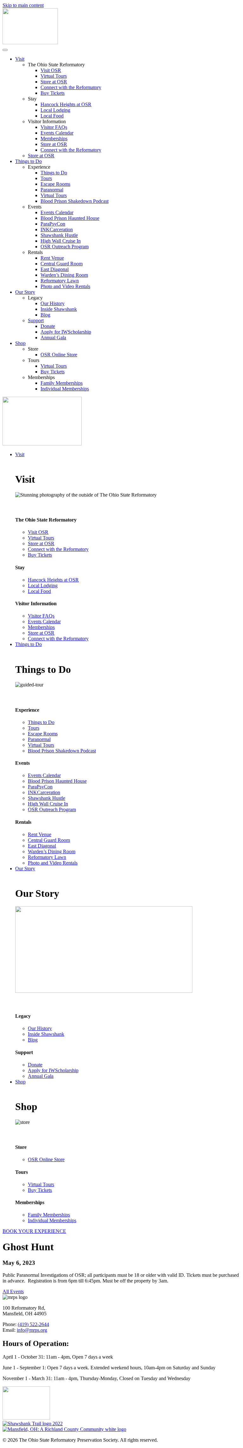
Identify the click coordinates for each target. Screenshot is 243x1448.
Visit (19, 59)
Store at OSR (53, 81)
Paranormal (51, 189)
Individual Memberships (64, 388)
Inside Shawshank (58, 309)
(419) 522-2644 (33, 1324)
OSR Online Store (58, 354)
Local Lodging (55, 110)
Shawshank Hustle (59, 235)
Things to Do (28, 161)
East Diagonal (54, 269)
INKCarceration (56, 229)
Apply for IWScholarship (65, 332)
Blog (45, 314)
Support (36, 320)
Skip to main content (23, 5)
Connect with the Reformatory (70, 87)
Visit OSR (50, 70)
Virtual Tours (53, 76)
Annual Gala (53, 337)
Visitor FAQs (53, 127)
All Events (13, 1291)
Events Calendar (56, 133)
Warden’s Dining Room (64, 275)
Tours (46, 178)
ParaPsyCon (52, 223)
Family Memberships (61, 383)
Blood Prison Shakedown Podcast (74, 201)
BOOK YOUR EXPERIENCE (34, 1231)
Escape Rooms (55, 184)
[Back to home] (30, 42)
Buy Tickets (52, 93)
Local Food (52, 115)
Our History (52, 303)
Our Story (25, 292)
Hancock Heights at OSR (65, 104)
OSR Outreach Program (64, 246)
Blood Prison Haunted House (69, 218)
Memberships (53, 138)
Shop (20, 343)
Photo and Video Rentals (65, 286)
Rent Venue (52, 258)
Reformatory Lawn (59, 280)
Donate (47, 326)
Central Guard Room (61, 263)
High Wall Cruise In (60, 241)
